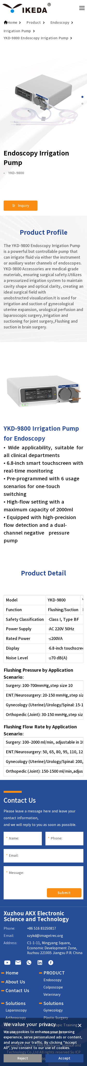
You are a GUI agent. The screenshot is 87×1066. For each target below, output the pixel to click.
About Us (15, 982)
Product (34, 22)
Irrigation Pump (17, 31)
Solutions (16, 1003)
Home (12, 22)
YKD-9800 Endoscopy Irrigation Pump (36, 38)
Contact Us (17, 990)
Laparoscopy (16, 1010)
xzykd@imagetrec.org (45, 935)
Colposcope (53, 987)
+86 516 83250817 (41, 928)
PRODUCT (54, 973)
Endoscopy (60, 22)
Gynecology (53, 1010)
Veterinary (52, 994)
